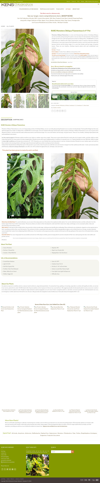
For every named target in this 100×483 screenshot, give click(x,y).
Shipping (82, 1)
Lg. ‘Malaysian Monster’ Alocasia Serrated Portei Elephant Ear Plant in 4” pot (75, 411)
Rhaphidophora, (85, 433)
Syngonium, (43, 435)
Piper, (74, 433)
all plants (55, 107)
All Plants (10, 26)
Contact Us (74, 1)
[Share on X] (55, 111)
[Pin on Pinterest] (62, 111)
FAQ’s (78, 1)
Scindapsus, (93, 433)
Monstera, (60, 433)
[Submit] (72, 451)
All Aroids (57, 105)
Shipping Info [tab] (18, 119)
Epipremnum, (53, 433)
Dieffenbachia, (36, 433)
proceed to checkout (6, 460)
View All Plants (19, 479)
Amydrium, (21, 433)
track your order (5, 458)
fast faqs (3, 451)
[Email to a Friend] (60, 111)
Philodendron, (68, 433)
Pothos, (78, 433)
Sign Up (54, 81)
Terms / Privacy (10, 479)
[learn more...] (37, 465)
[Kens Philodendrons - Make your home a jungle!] (21, 5)
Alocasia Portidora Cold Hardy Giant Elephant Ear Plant (8, 410)
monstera (59, 107)
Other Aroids (86, 105)
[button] (92, 1)
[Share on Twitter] (57, 111)
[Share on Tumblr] (65, 111)
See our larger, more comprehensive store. (50, 16)
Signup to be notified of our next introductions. (55, 426)
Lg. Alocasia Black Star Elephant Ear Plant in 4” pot (58, 410)
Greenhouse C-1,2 (73, 105)
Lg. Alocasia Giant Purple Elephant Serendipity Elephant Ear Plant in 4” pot (91, 411)
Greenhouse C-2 (80, 105)
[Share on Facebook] (52, 111)
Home (3, 26)
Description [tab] (6, 120)
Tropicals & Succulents (53, 435)
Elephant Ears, (45, 433)
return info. (4, 454)
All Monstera (62, 105)
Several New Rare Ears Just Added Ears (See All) (50, 304)
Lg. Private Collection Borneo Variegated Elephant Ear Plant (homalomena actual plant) (25, 411)
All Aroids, (15, 433)
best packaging (5, 456)
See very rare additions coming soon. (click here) (62, 72)
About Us (68, 1)
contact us (3, 453)
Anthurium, (28, 433)
